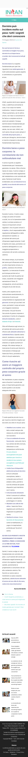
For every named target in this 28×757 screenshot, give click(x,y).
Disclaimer (14, 754)
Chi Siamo (6, 752)
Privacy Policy (20, 752)
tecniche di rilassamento (14, 520)
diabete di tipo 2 (7, 321)
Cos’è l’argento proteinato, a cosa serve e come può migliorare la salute (13, 599)
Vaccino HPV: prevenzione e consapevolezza (15, 640)
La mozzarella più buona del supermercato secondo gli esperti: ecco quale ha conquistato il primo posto (16, 709)
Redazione (12, 752)
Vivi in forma (8, 594)
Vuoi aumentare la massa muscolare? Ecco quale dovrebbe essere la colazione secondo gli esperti (17, 680)
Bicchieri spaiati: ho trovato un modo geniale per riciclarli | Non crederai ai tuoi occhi (13, 607)
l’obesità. (17, 321)
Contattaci (14, 741)
